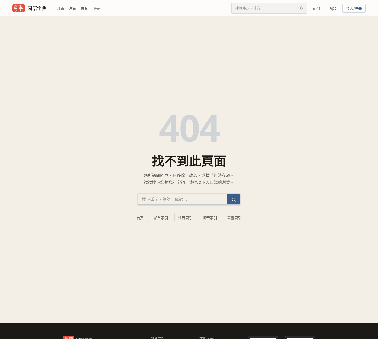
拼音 (84, 8)
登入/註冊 (354, 8)
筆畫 (96, 8)
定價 (316, 8)
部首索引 (161, 217)
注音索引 (185, 217)
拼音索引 (210, 217)
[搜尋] (302, 8)
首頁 (140, 217)
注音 (72, 8)
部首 (60, 8)
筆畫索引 (234, 217)
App (333, 8)
